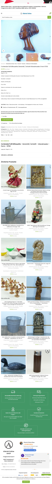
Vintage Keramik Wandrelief (7, 131)
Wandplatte (29, 131)
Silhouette (38, 130)
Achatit (16, 129)
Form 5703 (3, 130)
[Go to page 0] (32, 469)
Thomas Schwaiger (29, 454)
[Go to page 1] (33, 469)
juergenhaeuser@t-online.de (10, 469)
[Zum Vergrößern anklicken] (3, 50)
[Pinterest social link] (8, 135)
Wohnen (11, 132)
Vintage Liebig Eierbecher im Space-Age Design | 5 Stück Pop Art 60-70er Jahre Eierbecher (13, 264)
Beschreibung (5, 141)
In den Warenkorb (7, 119)
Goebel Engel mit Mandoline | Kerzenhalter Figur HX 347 (13, 190)
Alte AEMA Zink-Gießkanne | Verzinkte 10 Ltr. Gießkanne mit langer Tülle (13, 226)
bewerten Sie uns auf (29, 450)
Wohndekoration (4, 132)
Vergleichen (4, 123)
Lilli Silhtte (17, 130)
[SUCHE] (49, 17)
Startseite (3, 63)
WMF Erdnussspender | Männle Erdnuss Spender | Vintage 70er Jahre (38, 376)
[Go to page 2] (34, 469)
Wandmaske (23, 131)
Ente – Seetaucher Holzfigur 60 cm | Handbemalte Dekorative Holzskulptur (13, 376)
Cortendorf (25, 129)
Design (35, 129)
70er (13, 129)
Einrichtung (47, 129)
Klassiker (13, 130)
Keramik (8, 130)
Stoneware (43, 130)
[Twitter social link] (7, 135)
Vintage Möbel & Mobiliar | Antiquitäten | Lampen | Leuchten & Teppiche (13, 229)
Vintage (48, 130)
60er (8, 129)
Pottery (28, 130)
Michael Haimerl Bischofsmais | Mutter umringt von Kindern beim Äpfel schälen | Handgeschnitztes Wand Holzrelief (38, 191)
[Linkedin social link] (10, 135)
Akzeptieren (26, 481)
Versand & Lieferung (7, 155)
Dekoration (30, 129)
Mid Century (23, 130)
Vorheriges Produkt (47, 63)
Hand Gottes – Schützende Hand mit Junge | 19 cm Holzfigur (38, 264)
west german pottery (42, 131)
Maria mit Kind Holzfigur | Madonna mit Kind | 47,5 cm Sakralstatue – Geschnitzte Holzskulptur (39, 303)
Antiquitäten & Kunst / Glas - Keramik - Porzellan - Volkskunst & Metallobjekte (21, 63)
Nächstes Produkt (50, 63)
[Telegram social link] (12, 135)
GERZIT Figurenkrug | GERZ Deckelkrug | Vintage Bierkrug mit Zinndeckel (38, 226)
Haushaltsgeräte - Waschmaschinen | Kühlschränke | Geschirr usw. (13, 271)
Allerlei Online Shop (29, 442)
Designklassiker (40, 129)
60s (10, 129)
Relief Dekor (33, 130)
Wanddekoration (17, 131)
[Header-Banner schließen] (50, 1)
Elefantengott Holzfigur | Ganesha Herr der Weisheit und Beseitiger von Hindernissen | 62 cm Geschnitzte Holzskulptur (39, 338)
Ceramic (20, 129)
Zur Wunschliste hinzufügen (16, 123)
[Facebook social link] (5, 135)
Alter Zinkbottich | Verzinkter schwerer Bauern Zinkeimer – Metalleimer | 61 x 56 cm (13, 337)
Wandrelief (35, 131)
